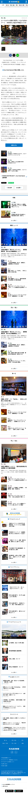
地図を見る (14, 145)
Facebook (12, 752)
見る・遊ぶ (12, 5)
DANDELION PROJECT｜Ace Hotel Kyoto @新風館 (13, 176)
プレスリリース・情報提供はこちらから (10, 759)
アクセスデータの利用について (8, 761)
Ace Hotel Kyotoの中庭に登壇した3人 (14, 70)
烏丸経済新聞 (13, 2)
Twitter (15, 752)
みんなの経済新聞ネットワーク (14, 779)
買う (17, 5)
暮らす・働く (21, 5)
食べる (7, 5)
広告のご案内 (4, 765)
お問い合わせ (4, 763)
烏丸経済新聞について (6, 757)
